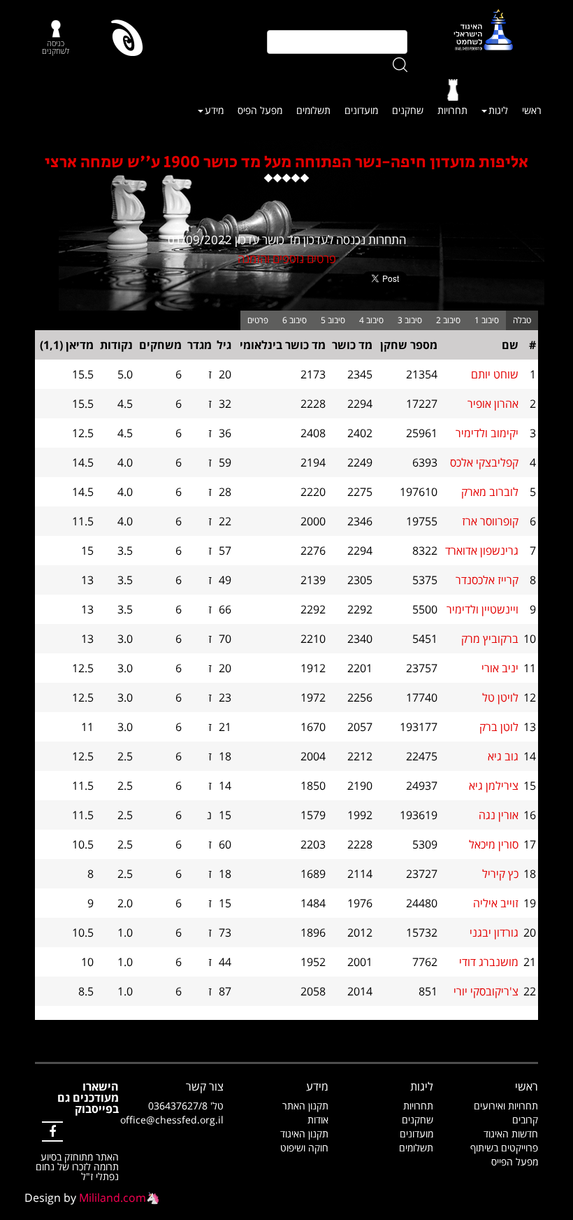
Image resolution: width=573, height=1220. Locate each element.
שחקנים (407, 110)
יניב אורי (499, 668)
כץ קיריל (500, 873)
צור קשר (205, 1086)
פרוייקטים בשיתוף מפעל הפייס (504, 1154)
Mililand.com (112, 1197)
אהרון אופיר (492, 403)
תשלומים (313, 110)
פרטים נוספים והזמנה (287, 258)
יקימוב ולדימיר (487, 433)
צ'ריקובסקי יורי (486, 991)
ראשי (532, 110)
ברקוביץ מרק (489, 638)
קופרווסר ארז (490, 521)
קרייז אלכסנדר (487, 580)
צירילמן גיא (493, 785)
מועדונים (361, 110)
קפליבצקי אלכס (484, 462)
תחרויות (452, 110)
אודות (317, 1119)
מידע (214, 110)
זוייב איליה (495, 903)
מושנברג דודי (488, 962)
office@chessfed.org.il (172, 1119)
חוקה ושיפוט (304, 1147)
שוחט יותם (494, 374)
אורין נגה (498, 815)
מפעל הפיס (260, 110)
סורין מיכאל (493, 844)
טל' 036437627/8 (186, 1105)
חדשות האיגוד (511, 1133)
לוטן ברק (498, 727)
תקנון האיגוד (304, 1133)
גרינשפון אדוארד (481, 550)
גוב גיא (503, 756)
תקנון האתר (305, 1105)
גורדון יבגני (494, 932)
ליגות (498, 110)
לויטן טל (500, 697)
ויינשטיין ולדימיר (482, 609)
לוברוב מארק (489, 491)
